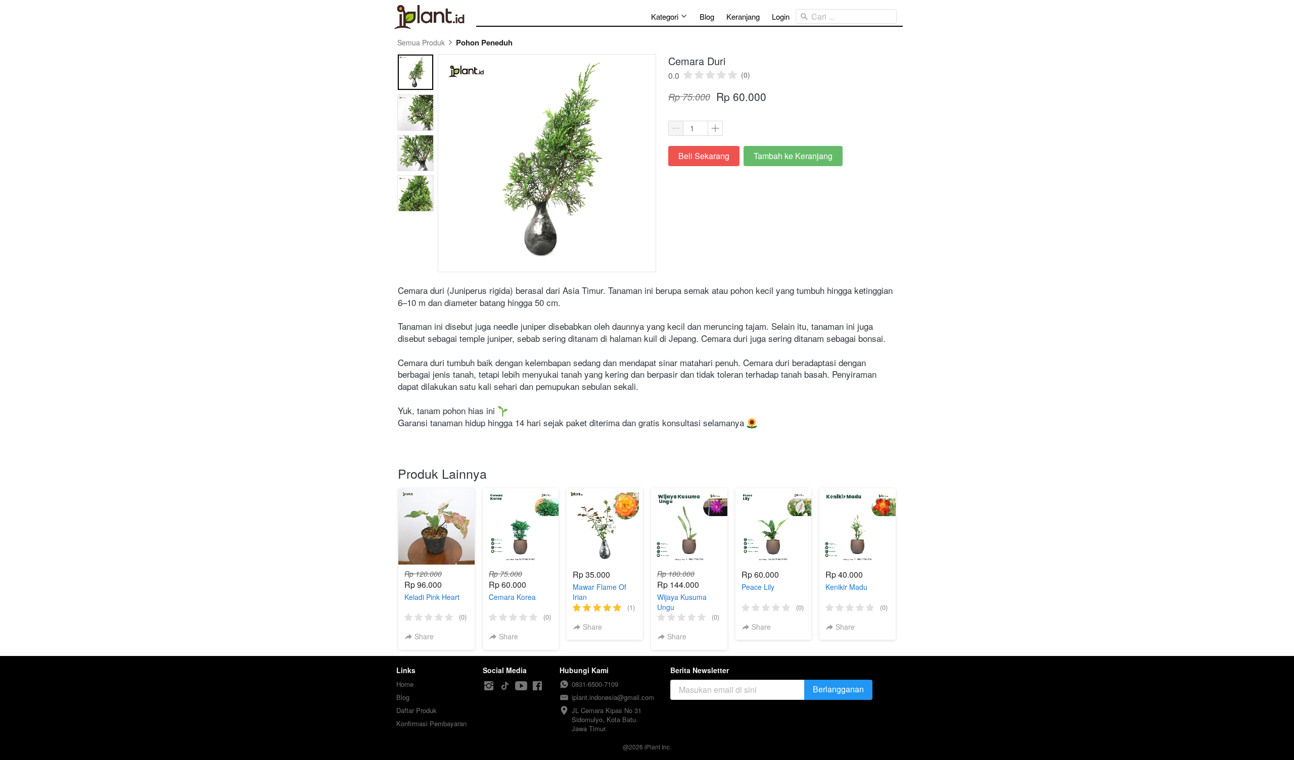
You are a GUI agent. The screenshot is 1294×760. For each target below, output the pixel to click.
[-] (489, 686)
